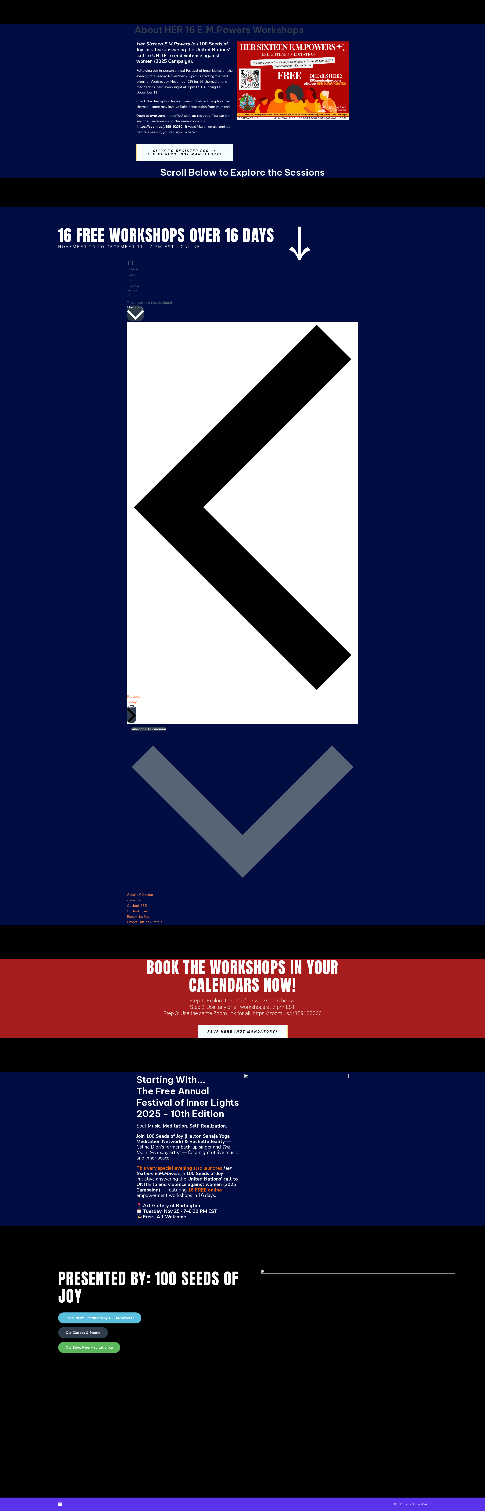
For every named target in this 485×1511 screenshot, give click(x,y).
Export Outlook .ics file (144, 922)
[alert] (129, 277)
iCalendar (134, 900)
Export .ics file (138, 916)
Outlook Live (137, 911)
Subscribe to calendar (148, 729)
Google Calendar (140, 894)
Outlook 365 (137, 905)
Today (132, 702)
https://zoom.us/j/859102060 (159, 126)
